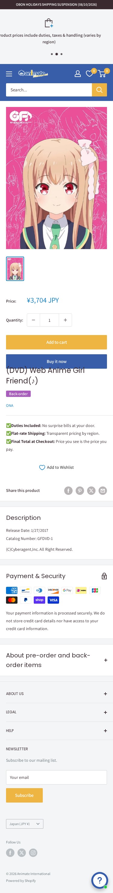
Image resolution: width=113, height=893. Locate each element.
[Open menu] (9, 74)
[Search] (99, 89)
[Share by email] (103, 490)
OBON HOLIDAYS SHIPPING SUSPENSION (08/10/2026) (56, 4)
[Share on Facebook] (68, 490)
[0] (102, 73)
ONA (9, 405)
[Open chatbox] (99, 880)
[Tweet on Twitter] (91, 490)
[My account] (78, 73)
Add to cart (56, 342)
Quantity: (14, 320)
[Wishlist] (89, 73)
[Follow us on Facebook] (10, 853)
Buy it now (57, 361)
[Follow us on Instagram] (33, 853)
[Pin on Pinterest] (80, 490)
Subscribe (24, 795)
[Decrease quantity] (33, 320)
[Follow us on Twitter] (21, 853)
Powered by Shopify (21, 880)
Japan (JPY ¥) (19, 823)
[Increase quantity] (65, 320)
